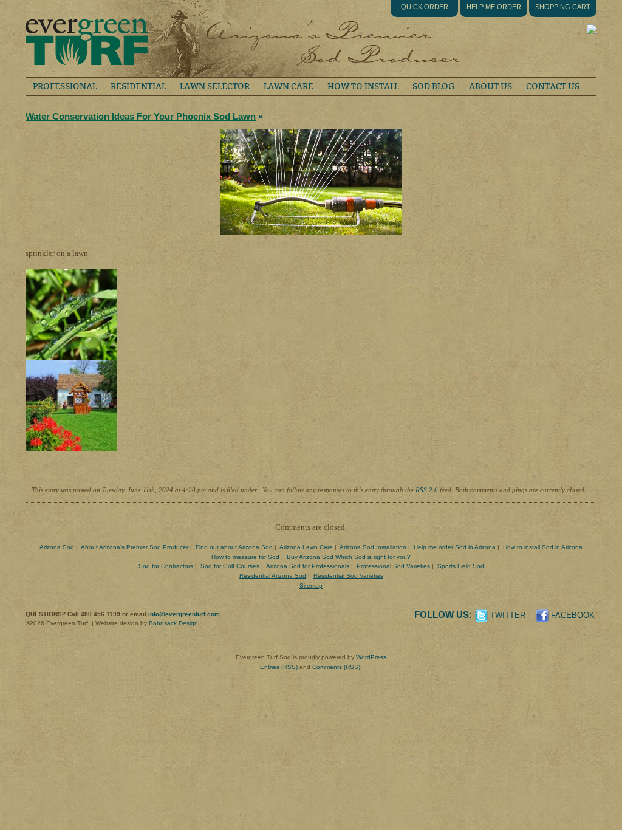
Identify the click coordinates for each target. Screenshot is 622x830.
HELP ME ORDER (493, 6)
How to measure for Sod (245, 557)
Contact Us (552, 86)
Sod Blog (433, 86)
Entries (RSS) (279, 667)
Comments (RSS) (336, 667)
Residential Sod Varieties (348, 575)
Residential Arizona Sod (272, 575)
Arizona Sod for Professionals (307, 566)
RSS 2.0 (426, 489)
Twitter (507, 615)
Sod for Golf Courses (229, 566)
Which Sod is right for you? (373, 557)
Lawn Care (288, 86)
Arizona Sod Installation (373, 547)
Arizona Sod (56, 547)
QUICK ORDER (424, 6)
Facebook (573, 615)
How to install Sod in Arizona (543, 547)
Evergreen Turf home (87, 38)
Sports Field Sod (460, 566)
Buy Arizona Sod (310, 557)
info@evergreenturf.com (184, 614)
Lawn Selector (215, 86)
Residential (138, 86)
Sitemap (311, 585)
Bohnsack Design (173, 623)
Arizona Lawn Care (306, 547)
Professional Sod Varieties (393, 566)
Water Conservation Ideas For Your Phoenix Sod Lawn (141, 116)
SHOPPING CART (562, 6)
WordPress (371, 657)
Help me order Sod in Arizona (455, 547)
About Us (490, 86)
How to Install (362, 86)
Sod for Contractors (165, 566)
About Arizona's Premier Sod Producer (134, 547)
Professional (65, 86)
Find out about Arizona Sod (234, 547)
